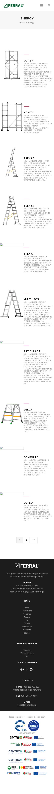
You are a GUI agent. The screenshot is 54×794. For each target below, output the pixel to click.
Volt (27, 620)
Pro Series (27, 614)
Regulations (27, 611)
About (27, 608)
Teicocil (27, 650)
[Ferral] (14, 5)
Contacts (27, 630)
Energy (27, 617)
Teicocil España (27, 653)
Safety (27, 623)
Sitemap (27, 633)
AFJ (27, 656)
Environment (27, 627)
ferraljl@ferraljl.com (27, 705)
